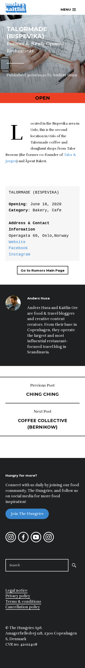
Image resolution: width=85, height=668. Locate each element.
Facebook (18, 248)
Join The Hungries (27, 513)
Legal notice (16, 590)
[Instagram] (10, 541)
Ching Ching (42, 390)
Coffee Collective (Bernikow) (42, 419)
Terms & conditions (23, 601)
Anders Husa (65, 75)
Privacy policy (17, 596)
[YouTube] (36, 541)
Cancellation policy (22, 607)
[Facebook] (23, 541)
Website (17, 242)
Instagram (19, 254)
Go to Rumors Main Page (43, 270)
